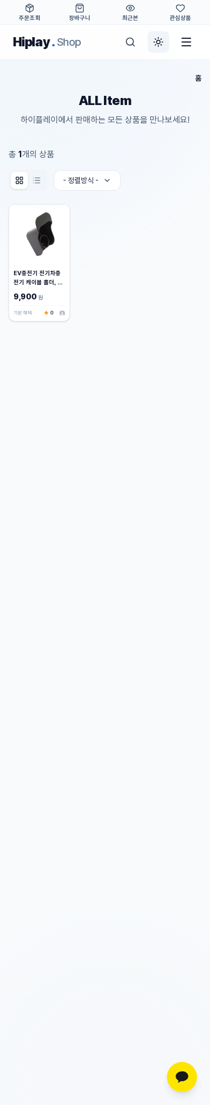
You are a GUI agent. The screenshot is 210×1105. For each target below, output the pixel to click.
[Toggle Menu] (186, 42)
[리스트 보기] (36, 180)
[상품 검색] (130, 42)
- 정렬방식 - (81, 180)
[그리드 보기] (19, 180)
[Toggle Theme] (158, 42)
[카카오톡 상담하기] (182, 1077)
